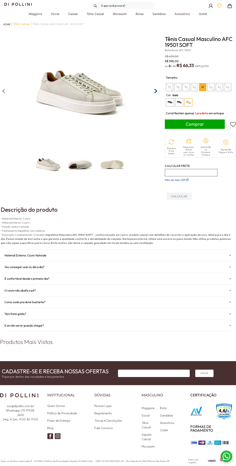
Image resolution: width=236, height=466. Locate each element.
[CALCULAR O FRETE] (179, 196)
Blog (50, 428)
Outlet (164, 430)
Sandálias (166, 415)
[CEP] (191, 170)
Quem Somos (56, 406)
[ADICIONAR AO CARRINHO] (195, 124)
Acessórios (167, 423)
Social (146, 415)
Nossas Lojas (103, 406)
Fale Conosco (103, 428)
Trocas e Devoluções (108, 420)
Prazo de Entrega (58, 420)
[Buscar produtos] (96, 5)
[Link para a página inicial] (6, 24)
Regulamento (103, 413)
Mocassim (148, 446)
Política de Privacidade (62, 413)
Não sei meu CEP (175, 179)
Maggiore (148, 408)
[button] (170, 102)
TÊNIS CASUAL (21, 24)
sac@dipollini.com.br (20, 406)
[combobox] (123, 5)
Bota (163, 408)
